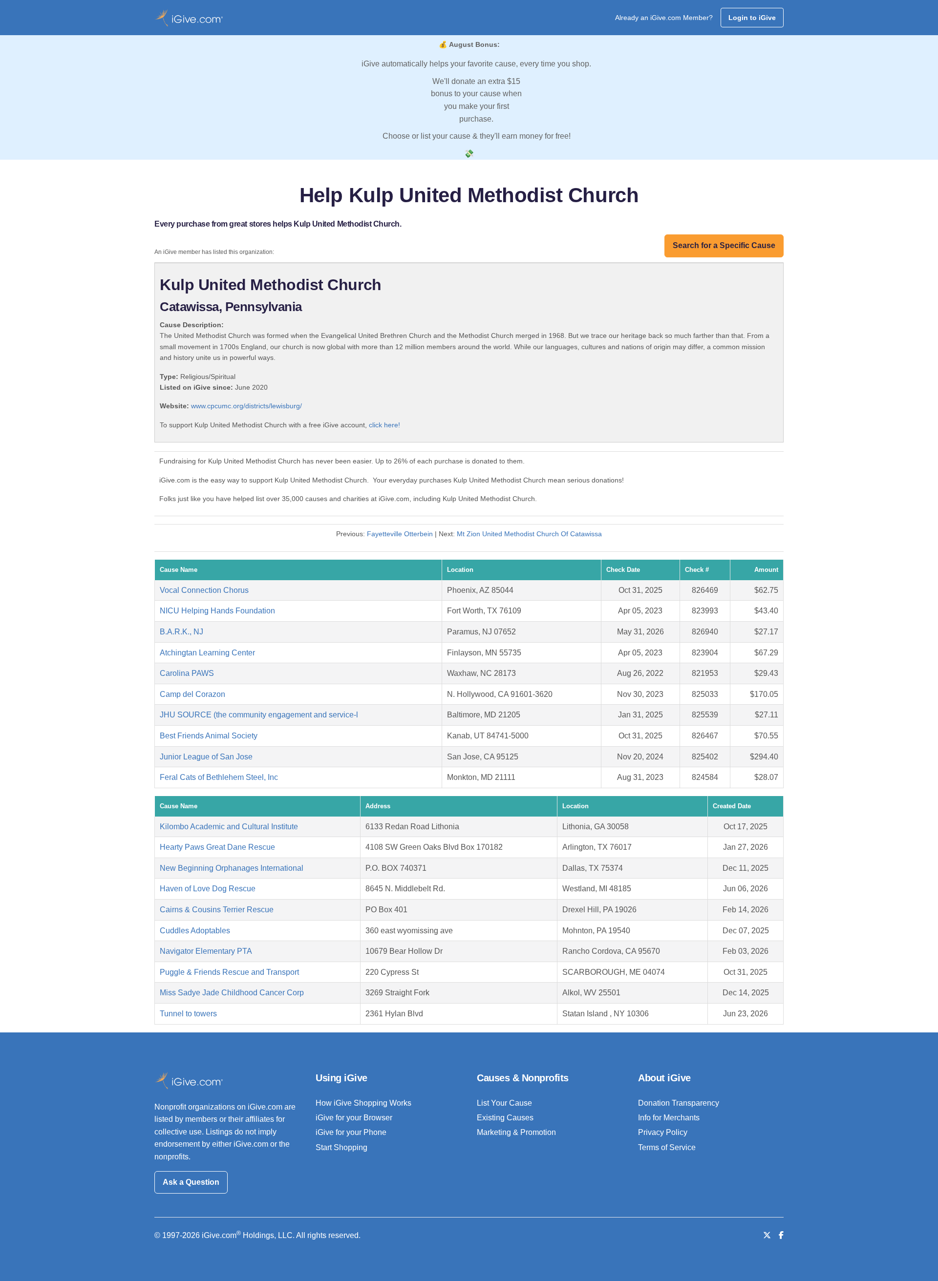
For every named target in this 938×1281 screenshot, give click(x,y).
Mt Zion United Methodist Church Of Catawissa (529, 534)
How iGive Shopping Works (363, 1103)
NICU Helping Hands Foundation (217, 611)
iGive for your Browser (354, 1117)
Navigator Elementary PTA (206, 951)
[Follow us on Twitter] (767, 1235)
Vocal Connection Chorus (204, 590)
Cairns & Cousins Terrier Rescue (217, 909)
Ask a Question (191, 1182)
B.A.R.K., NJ (181, 632)
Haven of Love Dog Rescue (208, 888)
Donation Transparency (678, 1103)
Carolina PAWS (187, 673)
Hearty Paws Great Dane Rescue (217, 847)
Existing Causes (505, 1117)
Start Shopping (341, 1147)
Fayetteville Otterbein (400, 534)
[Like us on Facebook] (781, 1235)
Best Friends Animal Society (208, 736)
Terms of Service (667, 1147)
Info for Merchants (669, 1117)
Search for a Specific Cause (724, 245)
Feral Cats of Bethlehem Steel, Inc (219, 777)
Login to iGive (752, 17)
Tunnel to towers (188, 1013)
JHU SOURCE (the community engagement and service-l (259, 715)
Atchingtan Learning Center (207, 653)
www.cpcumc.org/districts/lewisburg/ (246, 406)
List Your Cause (504, 1103)
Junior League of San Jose (206, 757)
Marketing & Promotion (516, 1132)
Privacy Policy (662, 1132)
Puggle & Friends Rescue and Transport (229, 972)
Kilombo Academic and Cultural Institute (229, 826)
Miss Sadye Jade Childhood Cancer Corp (232, 992)
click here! (384, 425)
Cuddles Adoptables (195, 930)
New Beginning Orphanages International (231, 868)
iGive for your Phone (351, 1132)
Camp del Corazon (192, 694)
